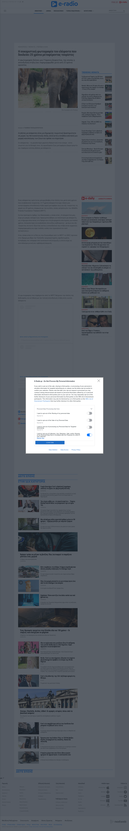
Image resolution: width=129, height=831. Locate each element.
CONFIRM (50, 442)
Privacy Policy (76, 450)
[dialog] (64, 415)
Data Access (64, 450)
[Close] (99, 381)
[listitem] (64, 409)
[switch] (89, 413)
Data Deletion (53, 450)
